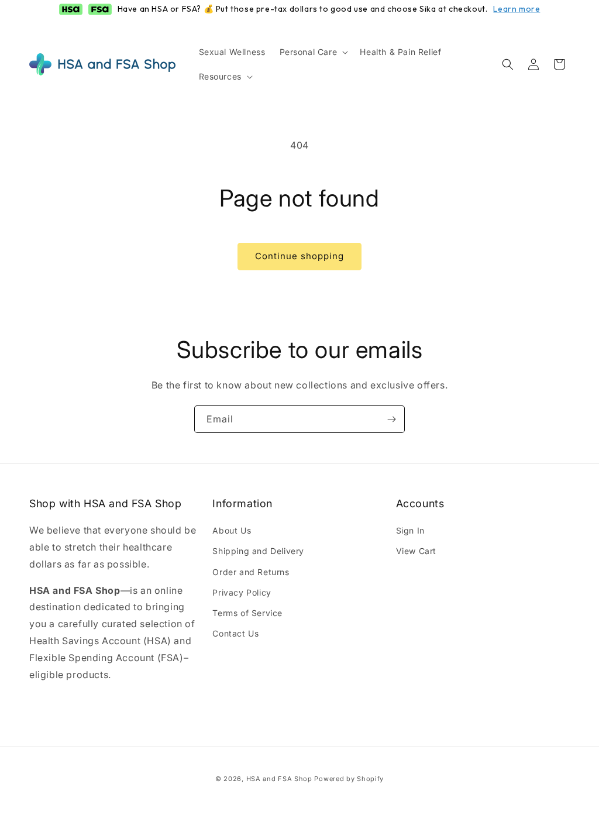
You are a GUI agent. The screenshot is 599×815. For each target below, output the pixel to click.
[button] (313, 52)
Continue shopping (299, 256)
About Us (231, 530)
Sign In (410, 530)
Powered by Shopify (349, 779)
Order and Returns (250, 572)
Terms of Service (247, 613)
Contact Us (235, 633)
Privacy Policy (241, 592)
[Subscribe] (391, 419)
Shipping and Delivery (258, 551)
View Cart (416, 551)
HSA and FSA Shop (279, 779)
